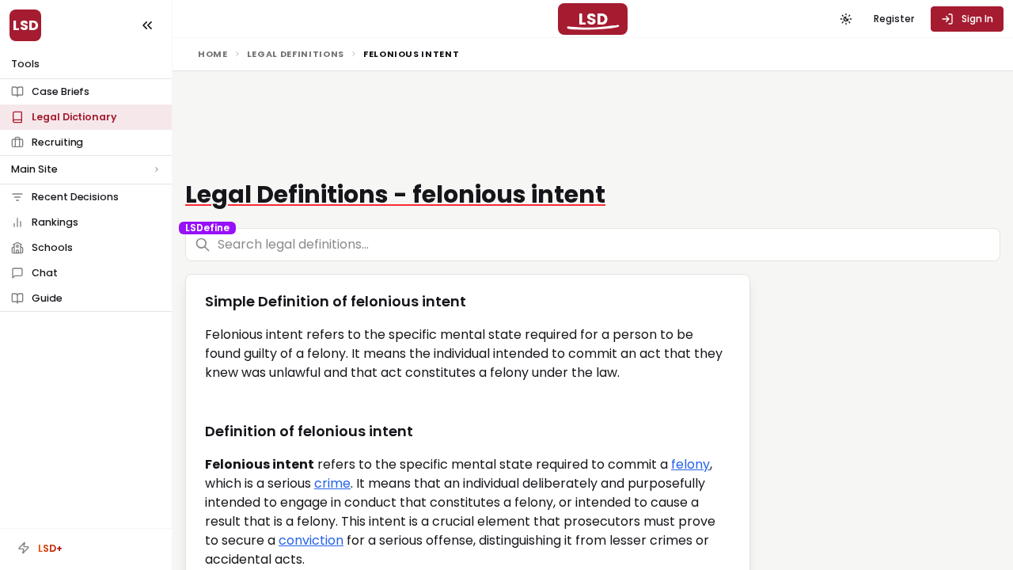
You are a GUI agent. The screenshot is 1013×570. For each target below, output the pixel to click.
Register (894, 18)
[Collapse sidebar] (147, 25)
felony (690, 464)
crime (332, 483)
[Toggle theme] (846, 19)
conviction (311, 540)
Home (213, 54)
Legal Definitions (295, 54)
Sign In (977, 18)
